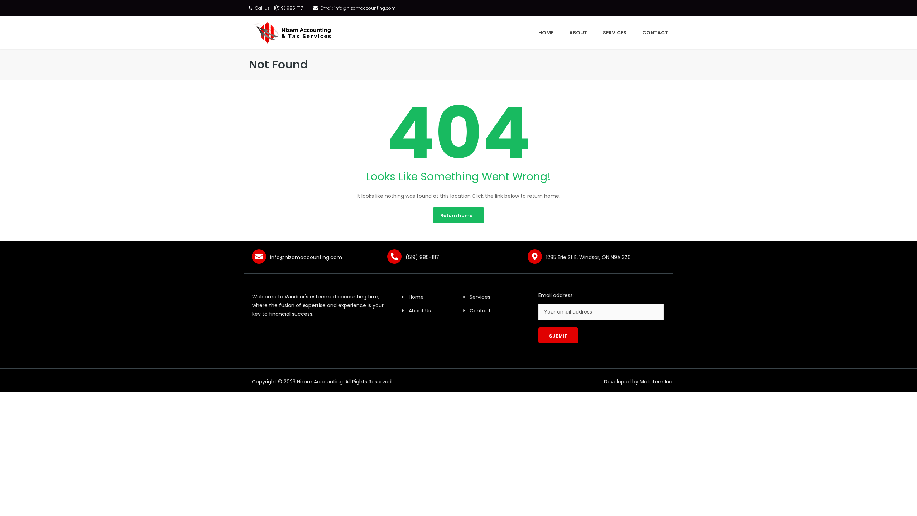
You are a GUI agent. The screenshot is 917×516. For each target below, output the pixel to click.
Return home (456, 215)
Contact (655, 32)
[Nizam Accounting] (291, 31)
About (578, 32)
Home (545, 32)
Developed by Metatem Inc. (638, 381)
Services (614, 32)
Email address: (556, 295)
